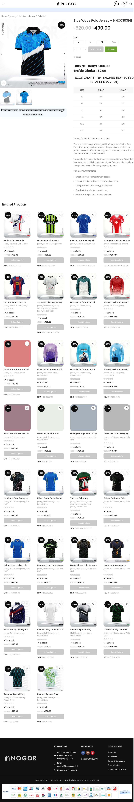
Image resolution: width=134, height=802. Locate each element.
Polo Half (42, 16)
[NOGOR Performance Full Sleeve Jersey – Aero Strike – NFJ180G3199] (17, 353)
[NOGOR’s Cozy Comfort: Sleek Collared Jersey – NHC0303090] (117, 613)
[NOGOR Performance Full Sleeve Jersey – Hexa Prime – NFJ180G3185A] (83, 286)
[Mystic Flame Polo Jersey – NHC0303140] (83, 549)
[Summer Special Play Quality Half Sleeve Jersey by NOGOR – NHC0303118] (83, 613)
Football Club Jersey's (19, 244)
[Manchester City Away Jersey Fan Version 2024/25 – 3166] (50, 224)
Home (4, 16)
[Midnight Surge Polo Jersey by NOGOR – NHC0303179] (83, 417)
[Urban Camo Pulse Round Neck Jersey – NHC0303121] (50, 482)
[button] (64, 53)
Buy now (111, 49)
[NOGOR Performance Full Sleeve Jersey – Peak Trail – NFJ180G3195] (117, 353)
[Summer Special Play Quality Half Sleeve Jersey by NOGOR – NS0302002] (50, 678)
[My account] (116, 4)
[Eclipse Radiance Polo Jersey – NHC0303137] (117, 482)
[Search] (130, 4)
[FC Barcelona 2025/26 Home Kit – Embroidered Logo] (17, 286)
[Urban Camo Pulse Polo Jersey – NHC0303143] (17, 549)
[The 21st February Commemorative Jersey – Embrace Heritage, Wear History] (83, 482)
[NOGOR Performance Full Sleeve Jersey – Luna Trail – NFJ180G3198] (50, 353)
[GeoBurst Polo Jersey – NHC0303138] (117, 549)
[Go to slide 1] (31, 85)
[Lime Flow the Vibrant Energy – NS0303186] (50, 417)
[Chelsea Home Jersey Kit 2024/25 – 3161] (83, 224)
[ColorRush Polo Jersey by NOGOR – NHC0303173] (117, 417)
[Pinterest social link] (92, 753)
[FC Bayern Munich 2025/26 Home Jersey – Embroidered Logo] (117, 224)
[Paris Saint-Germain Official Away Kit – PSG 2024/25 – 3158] (17, 224)
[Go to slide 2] (34, 85)
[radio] (78, 42)
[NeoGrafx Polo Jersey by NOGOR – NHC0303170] (17, 482)
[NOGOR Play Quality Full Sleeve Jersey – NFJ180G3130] (17, 613)
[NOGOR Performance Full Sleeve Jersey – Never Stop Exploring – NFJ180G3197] (83, 353)
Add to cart (96, 49)
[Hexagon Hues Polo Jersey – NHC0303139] (50, 549)
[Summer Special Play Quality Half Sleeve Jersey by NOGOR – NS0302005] (17, 678)
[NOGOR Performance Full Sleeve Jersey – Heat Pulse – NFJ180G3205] (117, 286)
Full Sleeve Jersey (83, 305)
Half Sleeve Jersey (26, 16)
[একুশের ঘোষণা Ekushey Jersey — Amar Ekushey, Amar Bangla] (50, 286)
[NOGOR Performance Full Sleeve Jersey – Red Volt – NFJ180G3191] (17, 417)
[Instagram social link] (88, 753)
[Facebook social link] (83, 753)
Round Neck (48, 311)
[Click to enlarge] (4, 83)
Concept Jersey (43, 308)
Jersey (13, 16)
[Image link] (20, 758)
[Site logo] (67, 3)
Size (75, 37)
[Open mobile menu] (3, 4)
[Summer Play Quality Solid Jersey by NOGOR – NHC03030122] (50, 613)
